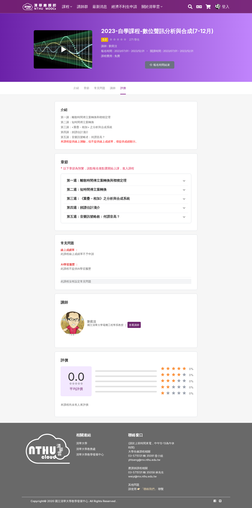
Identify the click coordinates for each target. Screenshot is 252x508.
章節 (86, 88)
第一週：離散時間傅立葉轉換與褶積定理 (97, 180)
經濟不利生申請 (124, 7)
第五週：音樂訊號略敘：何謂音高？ (93, 216)
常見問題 (99, 88)
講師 (112, 88)
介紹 (76, 88)
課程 (65, 7)
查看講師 (134, 324)
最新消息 (99, 7)
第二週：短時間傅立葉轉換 (87, 189)
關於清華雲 (150, 7)
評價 (123, 88)
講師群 (82, 7)
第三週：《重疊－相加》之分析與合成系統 (98, 198)
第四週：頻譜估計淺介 (83, 207)
